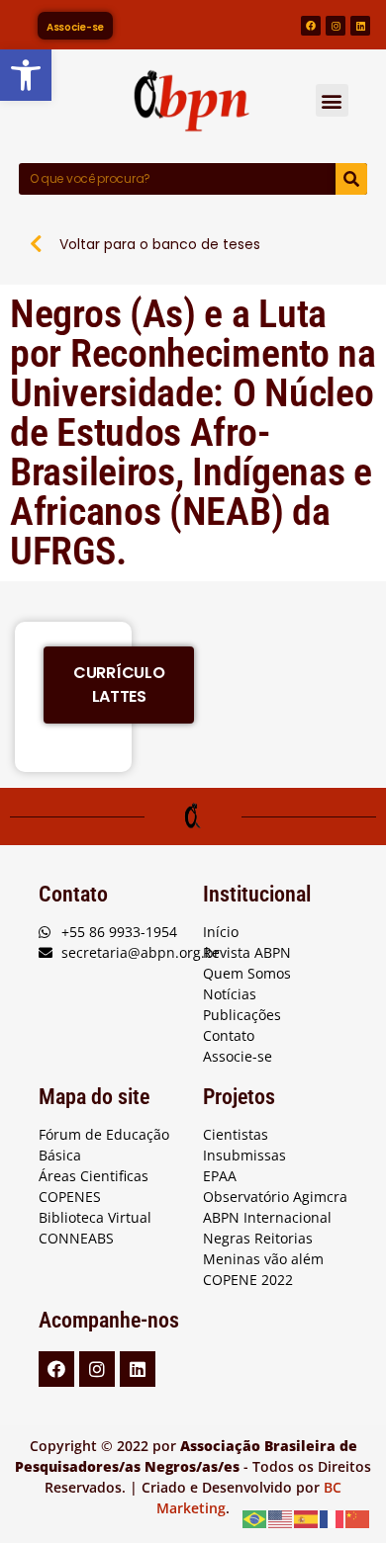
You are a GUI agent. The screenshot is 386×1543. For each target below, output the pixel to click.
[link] (25, 75)
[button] (332, 100)
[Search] (351, 179)
